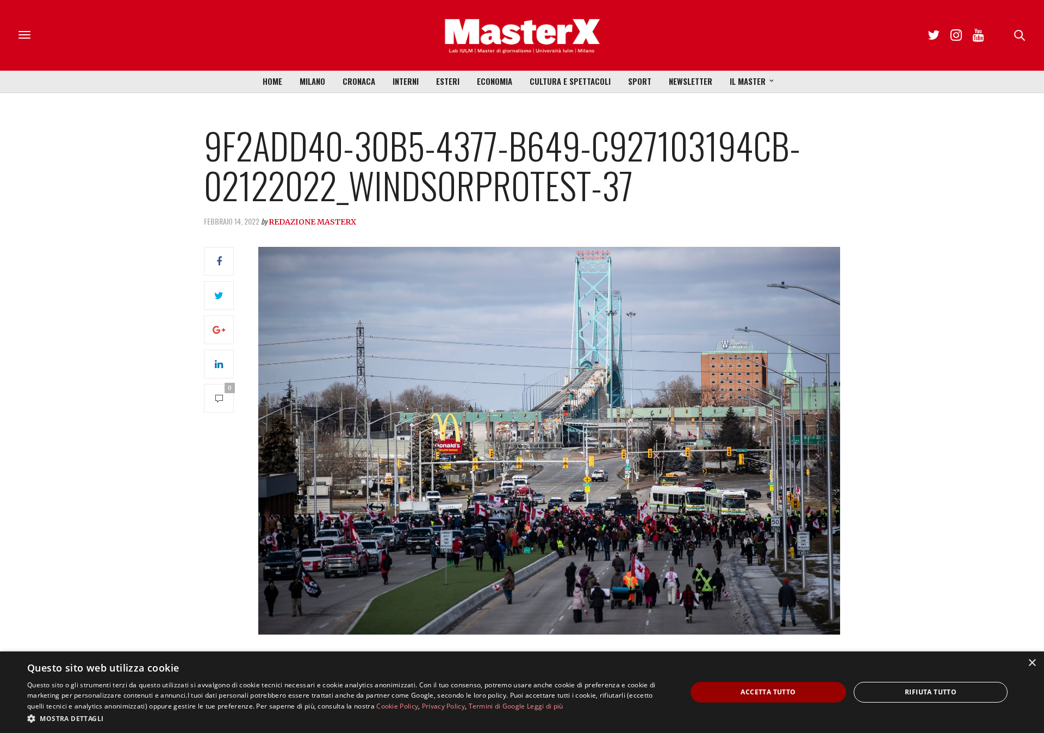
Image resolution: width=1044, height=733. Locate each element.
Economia (494, 81)
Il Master (748, 81)
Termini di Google (497, 706)
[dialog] (522, 692)
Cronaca (359, 81)
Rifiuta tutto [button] (930, 692)
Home (272, 81)
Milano (312, 81)
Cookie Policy (397, 706)
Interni (406, 81)
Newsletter (690, 81)
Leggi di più (545, 706)
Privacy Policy (443, 706)
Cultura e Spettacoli (570, 81)
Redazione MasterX (312, 222)
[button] (347, 718)
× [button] (1032, 663)
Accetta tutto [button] (768, 692)
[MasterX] (522, 35)
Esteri (447, 81)
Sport (639, 81)
